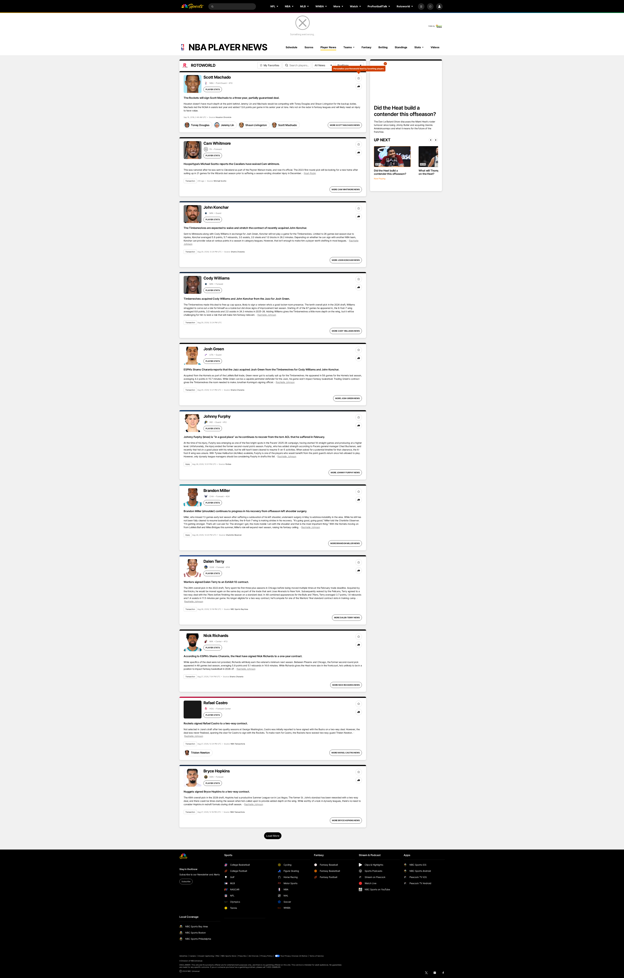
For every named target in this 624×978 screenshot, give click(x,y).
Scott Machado (287, 125)
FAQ (217, 956)
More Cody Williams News (346, 331)
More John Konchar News (346, 260)
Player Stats (213, 89)
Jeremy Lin (227, 125)
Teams (347, 47)
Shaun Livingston (256, 125)
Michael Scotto (220, 181)
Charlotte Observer (234, 535)
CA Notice (303, 956)
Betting (383, 47)
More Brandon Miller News (345, 543)
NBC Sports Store (228, 956)
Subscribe (186, 881)
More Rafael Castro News (346, 752)
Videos (435, 47)
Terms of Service (316, 956)
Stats (417, 47)
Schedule (291, 47)
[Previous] (431, 140)
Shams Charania (237, 252)
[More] (421, 6)
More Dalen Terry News (347, 617)
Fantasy (366, 47)
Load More (272, 835)
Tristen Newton (200, 752)
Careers (192, 956)
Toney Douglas (200, 125)
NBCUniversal (196, 961)
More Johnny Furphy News (345, 472)
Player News (328, 47)
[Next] (436, 140)
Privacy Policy (266, 956)
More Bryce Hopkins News (346, 820)
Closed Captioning (206, 956)
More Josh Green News (347, 398)
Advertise (183, 956)
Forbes (228, 464)
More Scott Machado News (345, 125)
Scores (309, 47)
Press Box (242, 956)
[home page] (192, 6)
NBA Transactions (238, 744)
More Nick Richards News (346, 685)
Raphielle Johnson (266, 314)
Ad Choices (254, 956)
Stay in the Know (188, 869)
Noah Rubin (310, 173)
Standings (401, 47)
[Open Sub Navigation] (278, 6)
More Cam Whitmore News (346, 189)
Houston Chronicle (223, 117)
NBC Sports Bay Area (239, 609)
